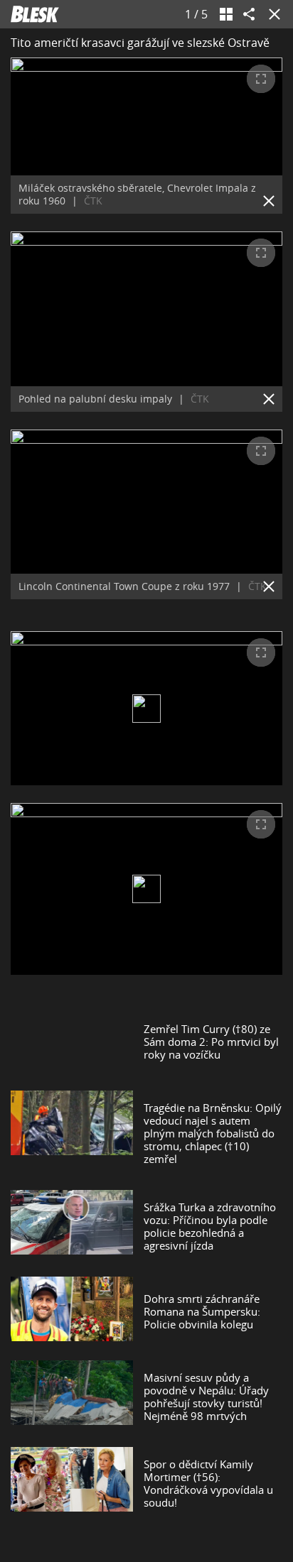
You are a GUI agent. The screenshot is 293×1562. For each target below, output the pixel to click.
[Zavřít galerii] (272, 14)
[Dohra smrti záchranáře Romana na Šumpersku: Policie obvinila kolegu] (72, 1311)
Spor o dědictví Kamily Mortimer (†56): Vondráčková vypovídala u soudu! (208, 1483)
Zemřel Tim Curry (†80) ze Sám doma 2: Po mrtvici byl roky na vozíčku (211, 1041)
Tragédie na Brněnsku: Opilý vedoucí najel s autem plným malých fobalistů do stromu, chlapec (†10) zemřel (213, 1133)
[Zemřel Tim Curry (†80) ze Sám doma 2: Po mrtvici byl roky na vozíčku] (72, 1041)
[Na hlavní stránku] (35, 14)
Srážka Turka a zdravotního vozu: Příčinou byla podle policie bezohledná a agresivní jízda (210, 1226)
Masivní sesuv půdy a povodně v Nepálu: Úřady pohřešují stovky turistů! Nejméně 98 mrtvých (206, 1396)
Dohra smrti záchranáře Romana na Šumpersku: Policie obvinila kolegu (202, 1311)
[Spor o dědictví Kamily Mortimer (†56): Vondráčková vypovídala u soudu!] (72, 1483)
